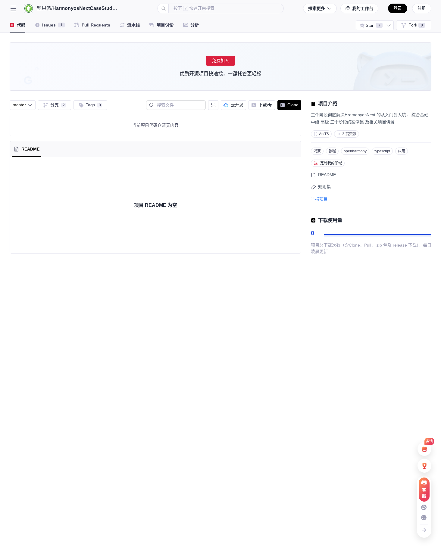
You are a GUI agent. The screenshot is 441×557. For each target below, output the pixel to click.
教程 (332, 151)
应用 (401, 151)
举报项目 (319, 199)
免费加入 (220, 60)
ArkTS (324, 134)
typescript (382, 151)
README (327, 174)
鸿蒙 (317, 151)
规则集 (324, 186)
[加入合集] (388, 25)
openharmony (355, 151)
